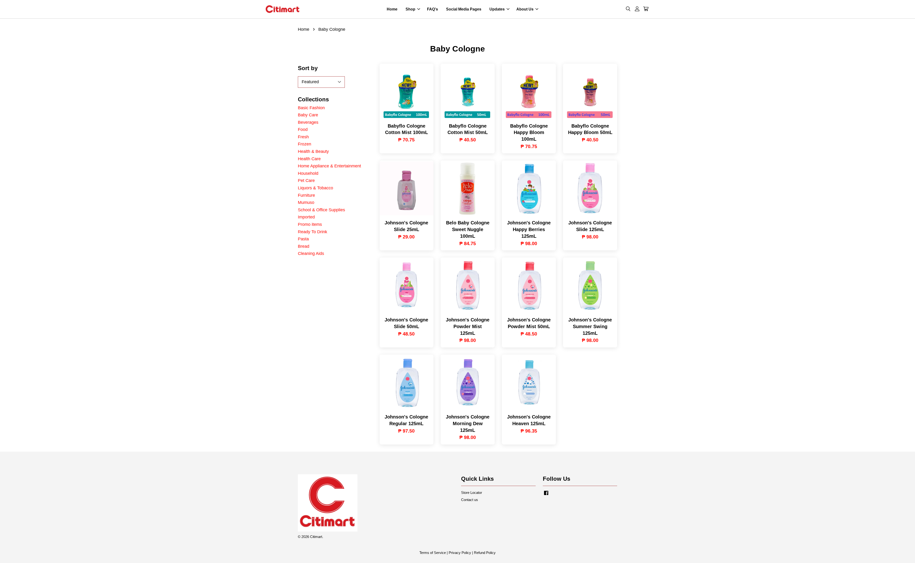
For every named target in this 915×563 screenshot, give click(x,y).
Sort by (308, 68)
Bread (303, 246)
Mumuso (306, 202)
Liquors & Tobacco (315, 188)
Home (392, 9)
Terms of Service (432, 553)
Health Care (309, 158)
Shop (410, 9)
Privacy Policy (460, 553)
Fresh (303, 136)
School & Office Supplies (321, 209)
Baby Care (308, 115)
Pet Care (306, 180)
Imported (306, 217)
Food (303, 129)
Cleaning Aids (311, 253)
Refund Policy (485, 553)
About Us (525, 9)
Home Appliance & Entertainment (329, 166)
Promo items (310, 224)
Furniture (306, 195)
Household (308, 173)
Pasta (303, 239)
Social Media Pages (463, 9)
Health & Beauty (313, 151)
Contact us (469, 500)
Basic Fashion (311, 107)
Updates (497, 9)
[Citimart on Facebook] (546, 495)
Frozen (304, 144)
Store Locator (471, 493)
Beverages (308, 122)
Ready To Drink (312, 231)
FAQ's (432, 9)
